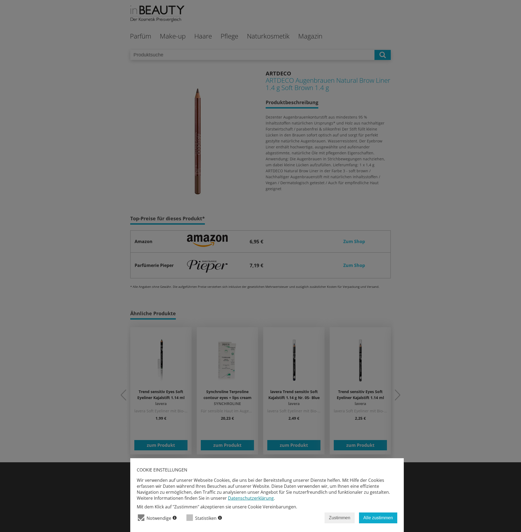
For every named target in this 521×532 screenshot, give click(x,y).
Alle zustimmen (378, 517)
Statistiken (206, 518)
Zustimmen (339, 517)
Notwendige (159, 518)
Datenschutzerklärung (251, 498)
